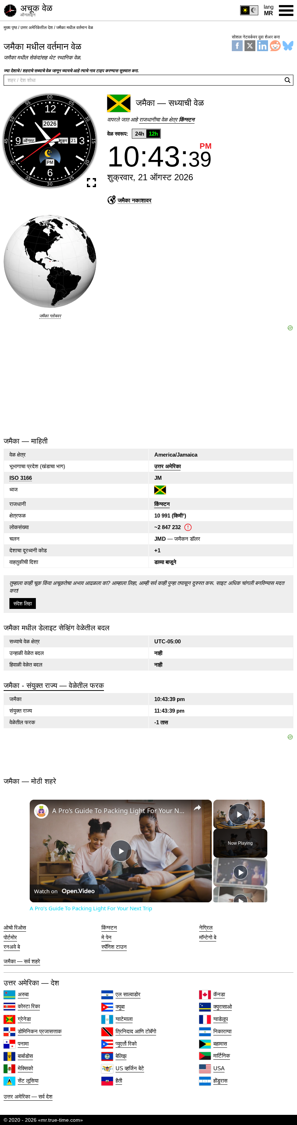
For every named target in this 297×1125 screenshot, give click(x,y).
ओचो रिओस (15, 928)
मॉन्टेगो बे (207, 937)
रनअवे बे (12, 947)
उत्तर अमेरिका (167, 466)
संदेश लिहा (22, 603)
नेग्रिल (206, 928)
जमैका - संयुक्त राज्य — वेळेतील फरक (54, 685)
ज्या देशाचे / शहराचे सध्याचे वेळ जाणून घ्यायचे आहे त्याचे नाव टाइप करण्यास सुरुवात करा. (71, 71)
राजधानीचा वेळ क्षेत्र (166, 119)
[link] (41, 811)
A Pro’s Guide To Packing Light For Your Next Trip (119, 810)
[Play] (240, 872)
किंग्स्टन (162, 504)
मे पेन (106, 937)
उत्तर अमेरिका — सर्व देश (28, 1096)
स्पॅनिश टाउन (114, 947)
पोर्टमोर (10, 937)
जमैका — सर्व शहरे (22, 961)
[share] (197, 807)
